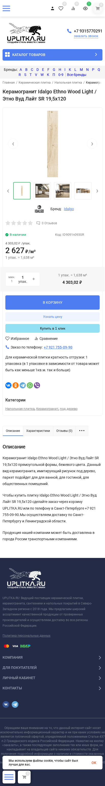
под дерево (68, 409)
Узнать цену (52, 317)
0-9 (60, 75)
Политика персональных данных (26, 635)
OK (93, 763)
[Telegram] (23, 385)
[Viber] (37, 385)
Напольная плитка (68, 82)
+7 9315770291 (88, 31)
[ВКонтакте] (8, 385)
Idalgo (69, 209)
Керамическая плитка (35, 82)
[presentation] (13, 144)
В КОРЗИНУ (52, 302)
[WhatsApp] (30, 385)
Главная (9, 82)
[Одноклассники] (15, 385)
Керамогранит (47, 409)
